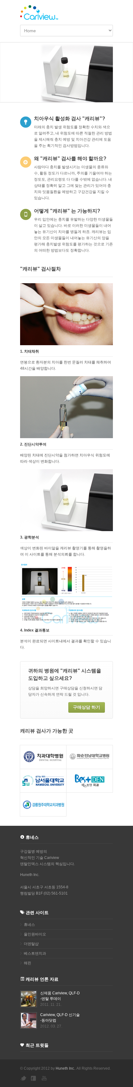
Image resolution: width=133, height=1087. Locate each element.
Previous (6, 72)
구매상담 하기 (86, 707)
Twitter (23, 1078)
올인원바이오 (35, 934)
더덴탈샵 (31, 944)
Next (127, 72)
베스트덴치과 (35, 953)
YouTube (45, 1078)
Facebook (34, 1078)
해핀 (27, 963)
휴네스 (29, 924)
